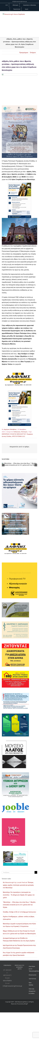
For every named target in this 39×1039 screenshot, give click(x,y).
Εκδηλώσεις (17, 432)
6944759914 (7, 981)
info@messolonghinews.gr (19, 1)
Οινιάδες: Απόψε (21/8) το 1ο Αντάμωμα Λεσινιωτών (19, 912)
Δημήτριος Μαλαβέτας (10, 429)
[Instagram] (20, 973)
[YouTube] (15, 973)
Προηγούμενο (23, 52)
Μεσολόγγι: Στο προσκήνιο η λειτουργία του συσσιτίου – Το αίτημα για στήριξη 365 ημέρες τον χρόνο (19, 894)
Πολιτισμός (24, 432)
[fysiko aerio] (19, 184)
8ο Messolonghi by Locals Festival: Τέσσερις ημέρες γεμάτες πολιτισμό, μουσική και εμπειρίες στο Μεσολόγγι (18, 885)
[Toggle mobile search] (32, 14)
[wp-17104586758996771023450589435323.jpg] (18, 369)
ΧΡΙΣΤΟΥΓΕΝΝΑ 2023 (18, 436)
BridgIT (26, 1004)
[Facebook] (18, 973)
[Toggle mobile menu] (35, 14)
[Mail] (19, 977)
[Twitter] (23, 973)
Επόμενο (33, 52)
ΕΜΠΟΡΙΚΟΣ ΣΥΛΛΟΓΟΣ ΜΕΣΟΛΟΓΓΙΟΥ (14, 434)
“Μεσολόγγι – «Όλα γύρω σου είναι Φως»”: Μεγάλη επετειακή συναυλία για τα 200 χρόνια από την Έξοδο (19, 904)
